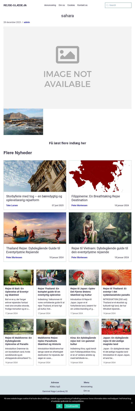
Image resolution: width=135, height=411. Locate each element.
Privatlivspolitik (72, 406)
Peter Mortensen (79, 205)
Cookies (71, 5)
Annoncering (50, 5)
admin (27, 22)
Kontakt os (82, 5)
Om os (62, 5)
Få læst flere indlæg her (67, 143)
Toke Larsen (12, 205)
